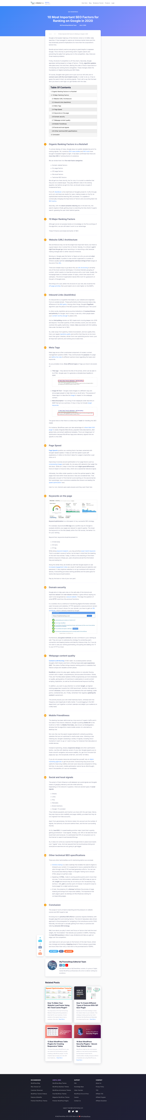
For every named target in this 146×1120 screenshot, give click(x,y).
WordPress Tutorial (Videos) (39, 1093)
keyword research (62, 551)
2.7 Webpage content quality (61, 120)
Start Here (84, 3)
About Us (98, 1083)
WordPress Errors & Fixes (81, 1093)
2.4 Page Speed (57, 109)
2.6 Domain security (58, 116)
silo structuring (83, 267)
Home (50, 34)
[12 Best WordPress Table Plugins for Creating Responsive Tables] (58, 1031)
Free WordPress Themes (59, 1093)
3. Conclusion (55, 134)
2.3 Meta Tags (56, 106)
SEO (55, 34)
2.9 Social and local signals (60, 127)
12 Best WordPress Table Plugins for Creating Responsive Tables (58, 1044)
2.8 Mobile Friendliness (59, 124)
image (73, 395)
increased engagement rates (58, 567)
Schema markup (57, 865)
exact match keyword (88, 551)
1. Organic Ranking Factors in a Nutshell (63, 91)
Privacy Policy (100, 1086)
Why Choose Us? (36, 1086)
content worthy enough (60, 316)
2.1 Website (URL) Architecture (61, 98)
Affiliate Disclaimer (101, 1101)
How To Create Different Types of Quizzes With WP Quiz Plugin (87, 1005)
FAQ (75, 1083)
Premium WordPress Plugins (60, 1101)
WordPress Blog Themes (59, 1083)
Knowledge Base (79, 1086)
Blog (90, 3)
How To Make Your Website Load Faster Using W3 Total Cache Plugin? (58, 1005)
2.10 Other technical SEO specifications (64, 131)
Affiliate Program (101, 1097)
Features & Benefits (36, 1097)
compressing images (55, 464)
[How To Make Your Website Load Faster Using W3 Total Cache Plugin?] (58, 993)
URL (59, 263)
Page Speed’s (53, 450)
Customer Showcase (37, 1090)
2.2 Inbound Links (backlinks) (61, 102)
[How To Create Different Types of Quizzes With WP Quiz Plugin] (87, 993)
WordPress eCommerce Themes (61, 1090)
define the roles (57, 357)
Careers (76, 1097)
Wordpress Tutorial (98, 3)
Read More (62, 1019)
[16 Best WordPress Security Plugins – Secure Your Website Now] (87, 1031)
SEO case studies (74, 151)
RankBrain (58, 192)
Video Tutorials (78, 1090)
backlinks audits (65, 334)
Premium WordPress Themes (39, 1101)
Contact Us (77, 1101)
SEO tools (86, 151)
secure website (71, 597)
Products (107, 3)
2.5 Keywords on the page (60, 113)
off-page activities (55, 286)
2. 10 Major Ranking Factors (60, 95)
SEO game (63, 304)
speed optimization (55, 482)
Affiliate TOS (99, 1093)
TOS (97, 1090)
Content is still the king (56, 661)
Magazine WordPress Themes (60, 1097)
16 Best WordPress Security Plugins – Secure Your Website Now (86, 1044)
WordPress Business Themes (60, 1086)
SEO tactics (52, 201)
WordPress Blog (35, 1083)
